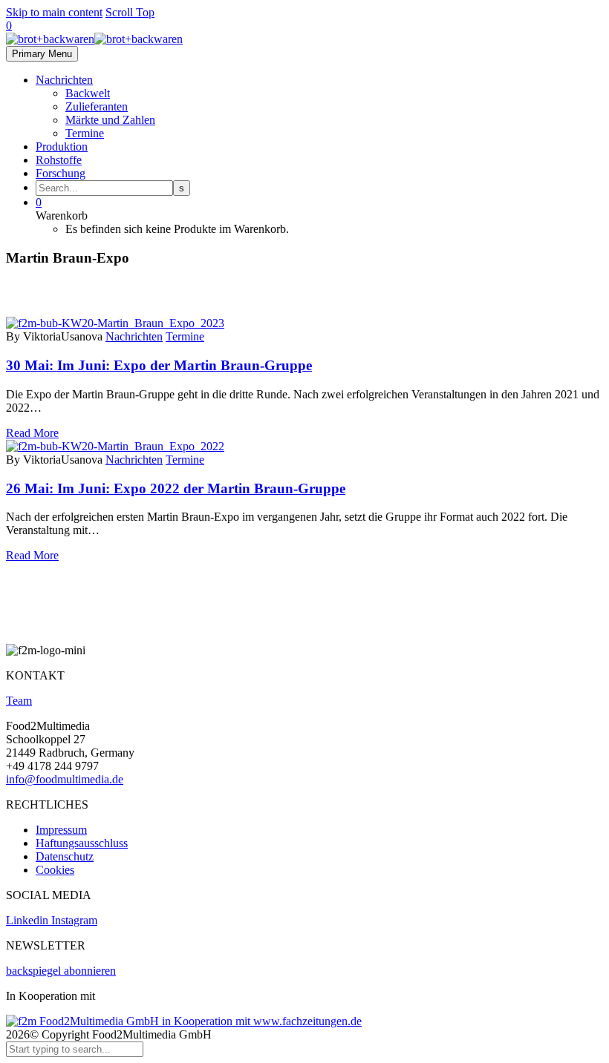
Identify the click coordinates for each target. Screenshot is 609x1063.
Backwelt (87, 93)
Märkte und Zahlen (110, 119)
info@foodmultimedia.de (64, 779)
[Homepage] (94, 39)
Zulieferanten (96, 106)
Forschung (60, 173)
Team (19, 700)
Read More (32, 433)
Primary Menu (42, 53)
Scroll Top (129, 12)
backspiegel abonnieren (61, 970)
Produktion (62, 146)
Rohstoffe (59, 160)
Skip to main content (54, 12)
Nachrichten (64, 79)
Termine (84, 133)
